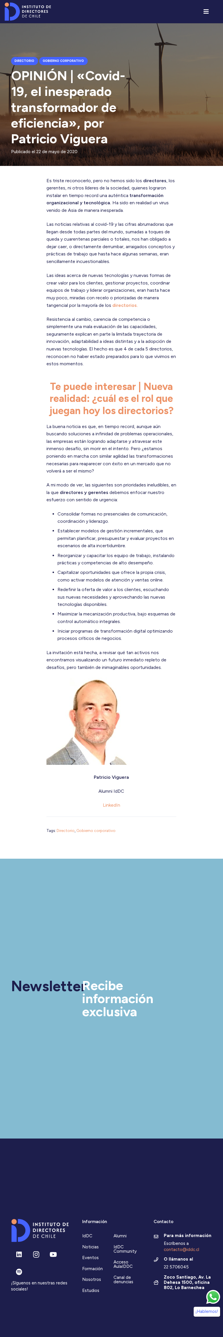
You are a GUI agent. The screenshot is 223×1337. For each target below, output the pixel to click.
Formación (92, 1268)
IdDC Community (125, 1249)
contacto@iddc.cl (181, 1249)
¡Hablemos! (206, 1311)
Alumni (120, 1235)
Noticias (90, 1247)
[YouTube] (53, 1255)
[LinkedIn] (19, 1255)
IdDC (87, 1235)
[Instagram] (36, 1255)
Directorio (66, 830)
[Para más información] (159, 1237)
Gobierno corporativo (96, 830)
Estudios (90, 1290)
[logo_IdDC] (27, 11)
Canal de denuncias (123, 1279)
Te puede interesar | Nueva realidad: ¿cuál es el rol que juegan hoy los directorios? (111, 398)
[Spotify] (19, 1272)
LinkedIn (111, 805)
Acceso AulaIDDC (123, 1264)
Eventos (90, 1257)
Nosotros (91, 1279)
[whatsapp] (213, 1297)
